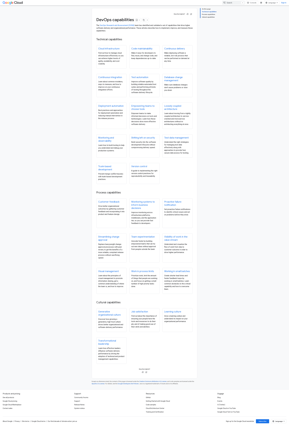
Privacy (17, 421)
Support (77, 401)
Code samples (151, 405)
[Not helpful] (191, 14)
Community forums (81, 397)
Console (253, 3)
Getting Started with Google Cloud (158, 401)
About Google (7, 421)
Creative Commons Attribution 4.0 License (153, 381)
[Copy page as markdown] (144, 20)
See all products (8, 397)
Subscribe (262, 421)
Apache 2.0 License (98, 383)
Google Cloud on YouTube (226, 408)
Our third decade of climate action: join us (62, 421)
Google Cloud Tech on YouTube (228, 412)
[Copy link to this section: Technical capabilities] (124, 39)
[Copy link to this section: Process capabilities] (123, 192)
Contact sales (7, 408)
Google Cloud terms (38, 421)
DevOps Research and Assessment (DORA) (117, 25)
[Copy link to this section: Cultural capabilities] (123, 302)
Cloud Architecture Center (155, 408)
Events (219, 401)
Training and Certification (155, 412)
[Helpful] (187, 14)
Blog (219, 397)
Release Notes (79, 405)
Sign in (283, 3)
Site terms (25, 421)
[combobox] (233, 3)
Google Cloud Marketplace (12, 405)
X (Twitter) (221, 405)
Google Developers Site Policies (128, 383)
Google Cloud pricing (10, 401)
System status (79, 408)
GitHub (148, 397)
